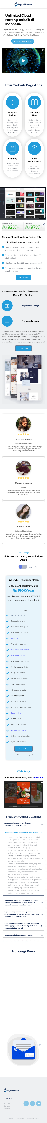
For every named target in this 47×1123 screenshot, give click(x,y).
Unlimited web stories (20, 650)
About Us (7, 1103)
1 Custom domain (18, 615)
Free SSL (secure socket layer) (29, 263)
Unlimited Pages (18, 655)
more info (38, 777)
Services (7, 1109)
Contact (7, 1106)
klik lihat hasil (10, 258)
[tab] (13, 567)
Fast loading (16, 713)
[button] (23, 824)
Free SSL (14, 638)
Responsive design (18, 730)
